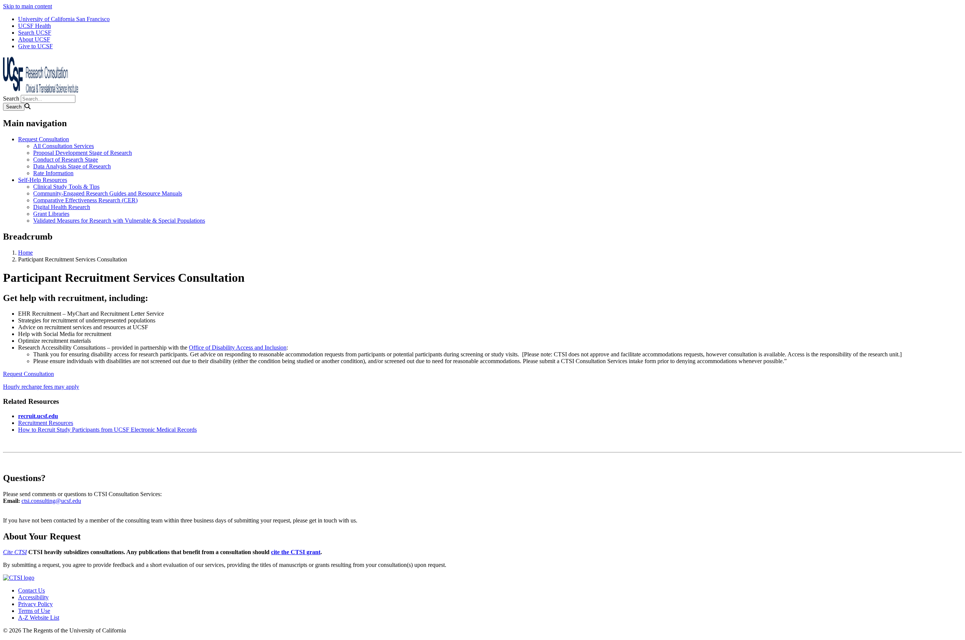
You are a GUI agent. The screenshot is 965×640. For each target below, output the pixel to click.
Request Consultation (43, 139)
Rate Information (53, 173)
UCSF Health (34, 26)
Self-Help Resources (42, 180)
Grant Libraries (51, 214)
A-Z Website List (38, 617)
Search (11, 98)
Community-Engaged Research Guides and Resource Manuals (107, 193)
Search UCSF (34, 32)
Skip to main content (27, 6)
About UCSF (34, 39)
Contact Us (31, 590)
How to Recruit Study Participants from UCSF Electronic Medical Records (107, 429)
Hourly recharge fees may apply (41, 386)
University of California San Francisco (64, 19)
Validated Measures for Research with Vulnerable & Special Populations (119, 220)
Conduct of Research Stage (65, 159)
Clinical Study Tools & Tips (66, 186)
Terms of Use (34, 611)
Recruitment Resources (45, 423)
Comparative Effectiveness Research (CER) (85, 200)
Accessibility (33, 597)
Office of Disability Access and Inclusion (237, 347)
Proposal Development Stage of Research (82, 153)
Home (25, 252)
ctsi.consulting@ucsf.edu (51, 501)
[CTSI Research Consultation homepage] (40, 91)
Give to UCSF (35, 46)
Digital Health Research (61, 207)
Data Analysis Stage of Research (72, 166)
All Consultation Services (63, 146)
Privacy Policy (35, 604)
